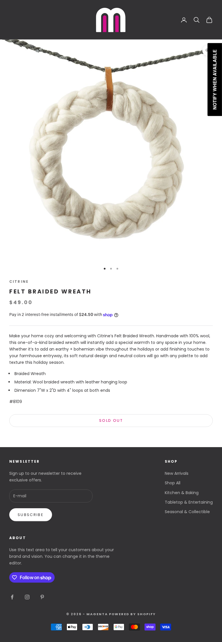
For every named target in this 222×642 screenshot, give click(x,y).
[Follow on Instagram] (27, 597)
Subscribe (31, 514)
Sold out (111, 420)
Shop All (172, 483)
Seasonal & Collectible (187, 512)
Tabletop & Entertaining (189, 502)
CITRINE (19, 281)
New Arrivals (176, 473)
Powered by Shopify (132, 614)
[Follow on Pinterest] (42, 597)
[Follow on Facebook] (12, 597)
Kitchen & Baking (182, 493)
